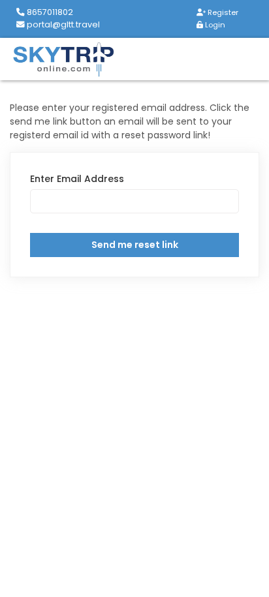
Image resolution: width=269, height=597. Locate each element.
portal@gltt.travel (62, 24)
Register (222, 12)
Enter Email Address (77, 178)
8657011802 (49, 12)
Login (214, 25)
